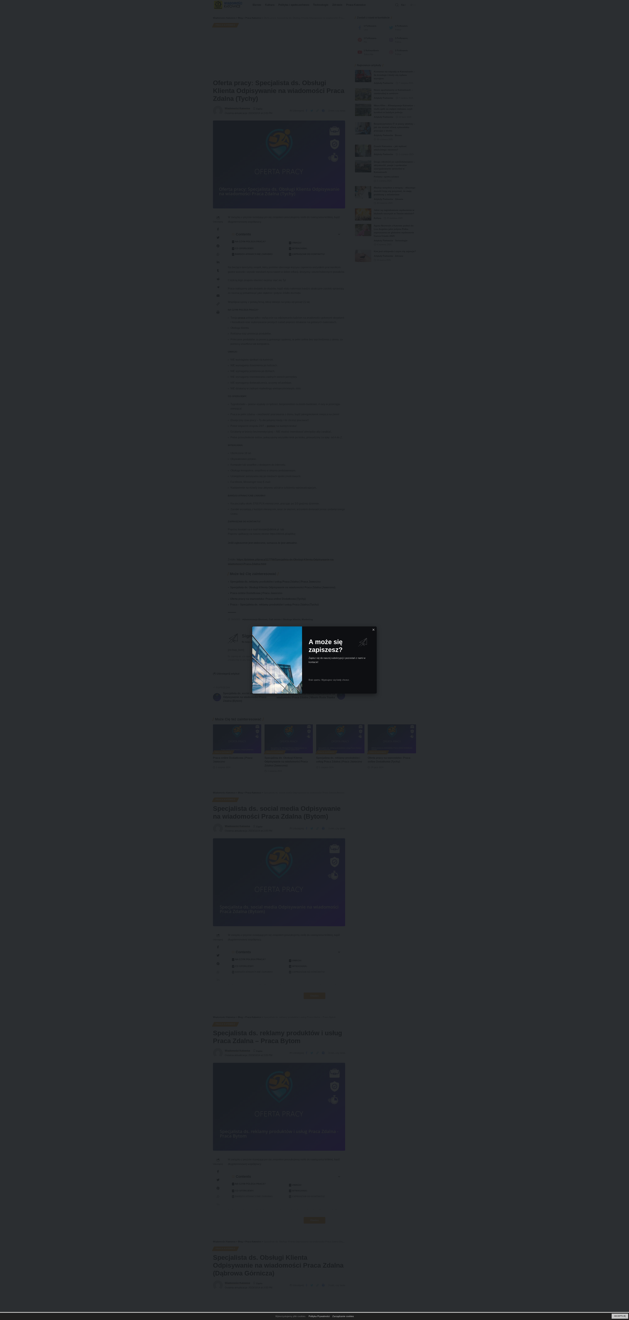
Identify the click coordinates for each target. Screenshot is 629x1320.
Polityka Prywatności (319, 1316)
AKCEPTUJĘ (620, 1316)
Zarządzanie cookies (343, 1316)
